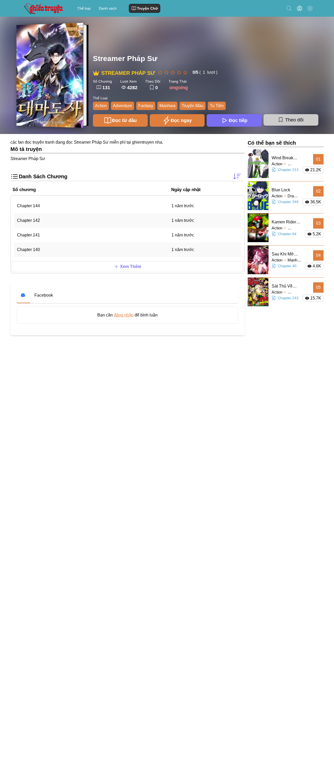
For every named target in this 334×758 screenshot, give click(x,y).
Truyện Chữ (147, 8)
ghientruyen (143, 142)
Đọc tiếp (238, 120)
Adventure (122, 105)
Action (101, 105)
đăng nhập (124, 315)
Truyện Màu (193, 105)
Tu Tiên (217, 105)
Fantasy (145, 105)
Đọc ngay (181, 120)
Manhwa (167, 105)
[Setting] (310, 8)
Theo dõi (294, 120)
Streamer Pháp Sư (125, 58)
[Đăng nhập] (300, 8)
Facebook (43, 295)
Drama (293, 196)
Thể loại (84, 8)
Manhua (294, 260)
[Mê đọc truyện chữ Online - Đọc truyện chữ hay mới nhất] (43, 8)
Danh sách (108, 8)
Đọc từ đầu (124, 120)
